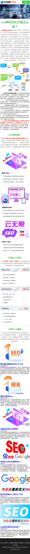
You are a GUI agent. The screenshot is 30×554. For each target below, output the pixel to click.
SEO (1, 542)
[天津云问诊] (8, 2)
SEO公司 (15, 545)
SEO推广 (5, 542)
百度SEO (16, 542)
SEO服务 (11, 542)
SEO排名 (27, 542)
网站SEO (22, 542)
